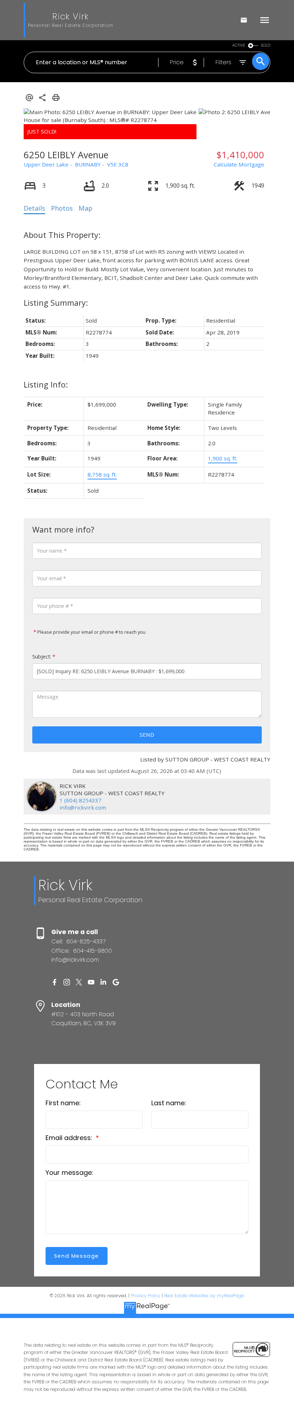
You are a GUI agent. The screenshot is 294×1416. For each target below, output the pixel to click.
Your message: (69, 1172)
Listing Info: (46, 384)
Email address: (70, 1137)
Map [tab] (86, 208)
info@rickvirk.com (83, 807)
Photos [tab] (62, 208)
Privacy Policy (145, 1296)
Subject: (41, 656)
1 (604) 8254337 (80, 800)
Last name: (168, 1102)
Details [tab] (34, 208)
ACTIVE (238, 45)
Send (146, 734)
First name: (63, 1102)
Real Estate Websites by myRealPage (204, 1296)
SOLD (265, 45)
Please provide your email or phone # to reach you (91, 632)
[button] (54, 982)
